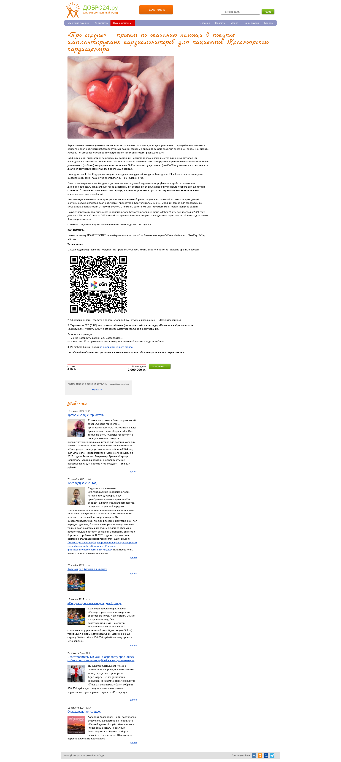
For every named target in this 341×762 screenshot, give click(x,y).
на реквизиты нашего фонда (116, 346)
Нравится (97, 389)
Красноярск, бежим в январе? (87, 569)
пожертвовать (160, 366)
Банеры (268, 22)
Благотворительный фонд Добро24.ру (92, 10)
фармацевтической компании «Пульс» (90, 549)
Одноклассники (260, 755)
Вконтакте (254, 755)
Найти (268, 11)
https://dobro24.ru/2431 (120, 384)
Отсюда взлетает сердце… (85, 711)
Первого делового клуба (81, 542)
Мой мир (266, 755)
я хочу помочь (156, 9)
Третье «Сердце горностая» (85, 415)
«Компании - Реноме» (103, 546)
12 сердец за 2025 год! (82, 483)
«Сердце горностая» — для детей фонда (94, 603)
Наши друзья (251, 22)
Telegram (272, 755)
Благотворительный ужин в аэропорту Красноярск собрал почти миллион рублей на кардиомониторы (100, 658)
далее (133, 471)
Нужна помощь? (122, 22)
